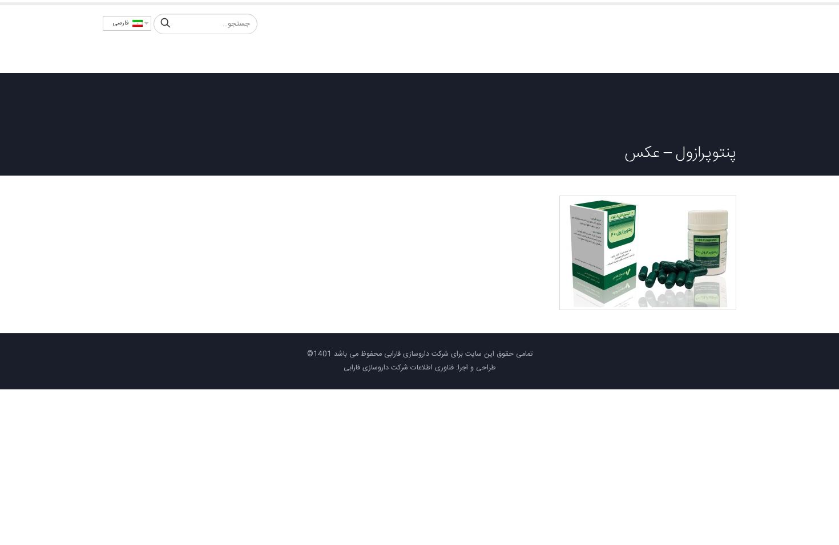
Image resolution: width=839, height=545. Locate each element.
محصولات (421, 53)
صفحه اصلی (513, 53)
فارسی (122, 23)
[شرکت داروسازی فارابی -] (685, 39)
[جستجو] (165, 24)
